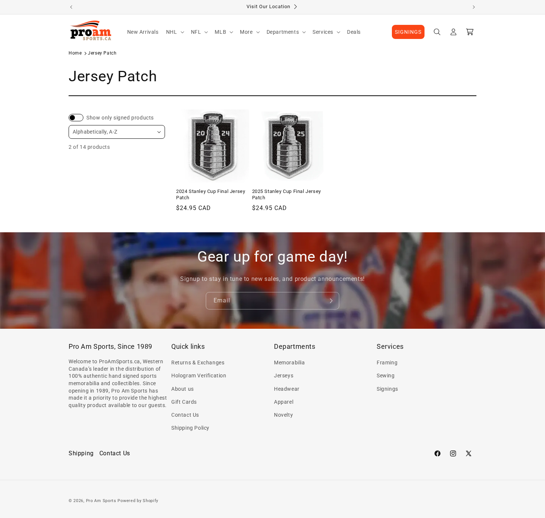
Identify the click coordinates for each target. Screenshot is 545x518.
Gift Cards (184, 402)
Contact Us (185, 415)
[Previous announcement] (71, 7)
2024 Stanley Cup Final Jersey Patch (210, 194)
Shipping (81, 453)
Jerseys (283, 375)
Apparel (283, 402)
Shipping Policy (190, 428)
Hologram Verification (199, 375)
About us (182, 389)
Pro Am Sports (101, 500)
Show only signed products (120, 118)
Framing (387, 362)
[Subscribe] (331, 300)
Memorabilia (289, 362)
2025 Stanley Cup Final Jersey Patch (286, 194)
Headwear (287, 389)
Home (75, 53)
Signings (387, 389)
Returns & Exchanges (197, 362)
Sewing (386, 375)
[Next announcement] (474, 7)
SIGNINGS (408, 32)
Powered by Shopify (138, 500)
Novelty (283, 415)
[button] (174, 31)
